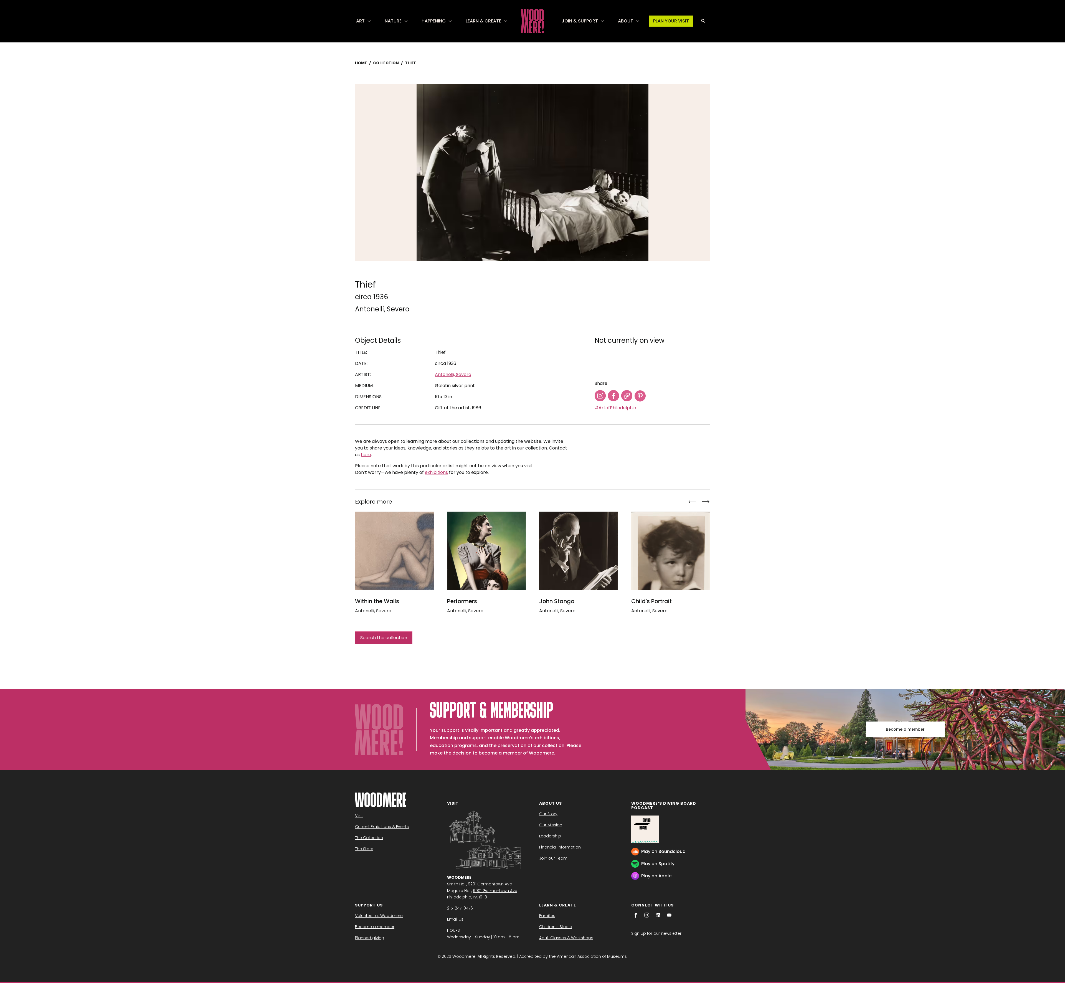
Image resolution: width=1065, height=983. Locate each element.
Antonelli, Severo (382, 309)
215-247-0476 (460, 908)
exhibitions (436, 472)
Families (547, 915)
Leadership (550, 836)
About (625, 21)
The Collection (369, 837)
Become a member (905, 729)
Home (361, 63)
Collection (386, 63)
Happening (434, 21)
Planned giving (369, 938)
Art (360, 21)
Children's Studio (555, 926)
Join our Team (553, 858)
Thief (410, 63)
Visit (359, 815)
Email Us (455, 919)
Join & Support (580, 21)
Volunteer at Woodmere (379, 915)
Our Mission (550, 825)
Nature (393, 21)
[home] (532, 21)
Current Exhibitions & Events (382, 826)
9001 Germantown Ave (495, 890)
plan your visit (671, 21)
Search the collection (383, 637)
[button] (364, 21)
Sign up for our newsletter (656, 933)
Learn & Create (483, 21)
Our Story (548, 814)
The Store (364, 849)
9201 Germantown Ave (490, 884)
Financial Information (560, 847)
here (366, 454)
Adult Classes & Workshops (566, 938)
